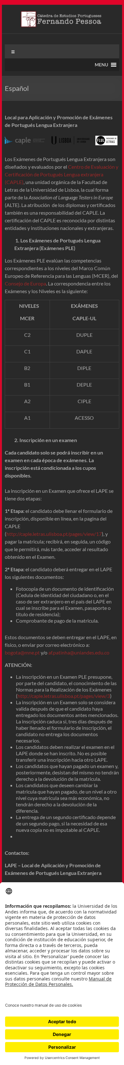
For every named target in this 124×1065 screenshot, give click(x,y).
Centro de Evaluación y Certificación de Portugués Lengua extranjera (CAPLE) (61, 174)
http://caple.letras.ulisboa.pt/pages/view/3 (63, 696)
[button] (101, 64)
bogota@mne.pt (22, 652)
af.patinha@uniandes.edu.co (78, 652)
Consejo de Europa (25, 283)
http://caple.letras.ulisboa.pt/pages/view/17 (54, 534)
